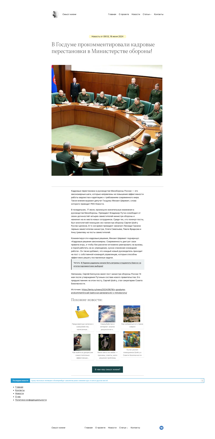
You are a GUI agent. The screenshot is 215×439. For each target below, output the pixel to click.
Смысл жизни (69, 14)
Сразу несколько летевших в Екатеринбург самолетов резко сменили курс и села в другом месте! (69, 380)
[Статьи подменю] (150, 14)
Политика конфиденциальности (31, 400)
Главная (19, 387)
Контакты (20, 390)
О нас (18, 396)
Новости (19, 393)
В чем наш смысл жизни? (107, 369)
